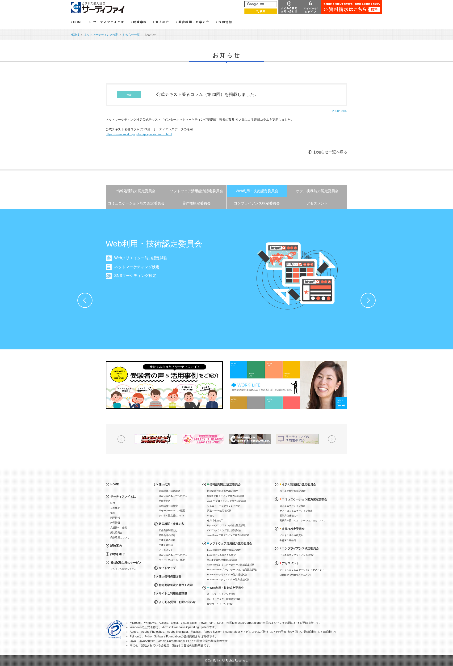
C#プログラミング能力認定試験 (224, 530)
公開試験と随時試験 (169, 491)
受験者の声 (165, 501)
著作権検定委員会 (196, 203)
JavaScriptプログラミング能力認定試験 (228, 535)
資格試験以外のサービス (126, 562)
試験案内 (116, 545)
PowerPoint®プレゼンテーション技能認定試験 (232, 569)
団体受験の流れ (167, 540)
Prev (84, 300)
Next (368, 300)
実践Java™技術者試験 (219, 510)
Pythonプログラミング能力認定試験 (226, 525)
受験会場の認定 (167, 535)
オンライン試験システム (123, 569)
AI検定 (210, 515)
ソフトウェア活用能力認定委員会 (196, 191)
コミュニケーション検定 (293, 506)
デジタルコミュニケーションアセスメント (302, 569)
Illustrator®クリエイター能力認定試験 (227, 574)
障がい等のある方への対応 (173, 496)
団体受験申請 (166, 545)
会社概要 (115, 508)
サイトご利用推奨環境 (173, 593)
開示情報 (115, 517)
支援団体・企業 (118, 527)
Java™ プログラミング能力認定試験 (226, 501)
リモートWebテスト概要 (172, 510)
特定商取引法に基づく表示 (176, 585)
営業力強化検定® (289, 515)
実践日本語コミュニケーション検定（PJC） (303, 520)
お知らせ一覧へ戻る (330, 152)
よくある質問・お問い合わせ (177, 602)
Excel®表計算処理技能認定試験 (224, 550)
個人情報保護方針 (170, 576)
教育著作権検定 (288, 540)
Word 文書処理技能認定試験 (222, 560)
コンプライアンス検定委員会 (257, 203)
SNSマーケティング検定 (135, 276)
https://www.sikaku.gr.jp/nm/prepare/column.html (139, 134)
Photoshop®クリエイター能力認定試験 (228, 579)
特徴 (112, 503)
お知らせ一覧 (131, 34)
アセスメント (317, 203)
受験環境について (119, 537)
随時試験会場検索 (168, 506)
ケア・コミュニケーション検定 (296, 510)
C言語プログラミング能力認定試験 (225, 496)
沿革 (112, 513)
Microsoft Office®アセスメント (296, 574)
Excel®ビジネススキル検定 (221, 555)
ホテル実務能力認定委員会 (317, 191)
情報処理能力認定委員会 (136, 191)
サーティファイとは (123, 496)
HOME (75, 34)
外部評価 (115, 522)
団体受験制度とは (168, 530)
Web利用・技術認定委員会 (257, 191)
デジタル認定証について (172, 515)
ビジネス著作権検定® (291, 535)
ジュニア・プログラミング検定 (223, 506)
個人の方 (164, 484)
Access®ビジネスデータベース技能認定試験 (230, 564)
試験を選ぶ (117, 554)
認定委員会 (116, 532)
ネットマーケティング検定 (101, 34)
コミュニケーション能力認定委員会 (136, 203)
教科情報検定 (215, 520)
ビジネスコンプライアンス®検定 (297, 555)
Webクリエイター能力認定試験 (140, 258)
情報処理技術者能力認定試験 (222, 491)
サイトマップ (167, 568)
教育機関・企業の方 (171, 524)
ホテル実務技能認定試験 (293, 491)
